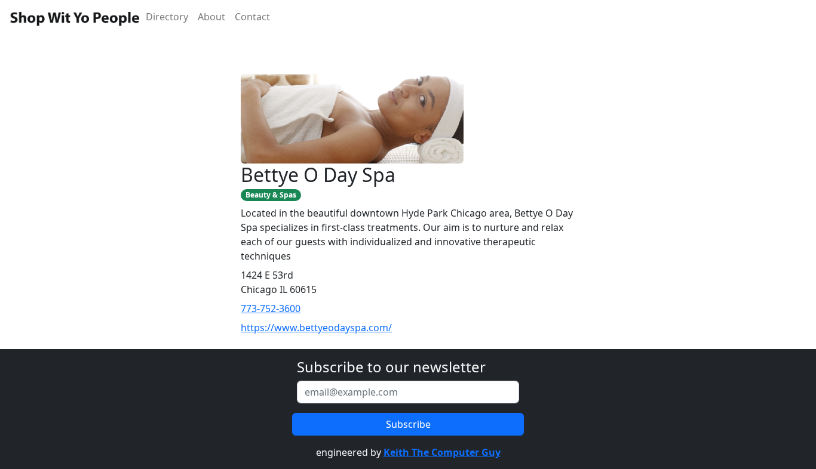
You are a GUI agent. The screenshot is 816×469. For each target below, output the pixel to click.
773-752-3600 (270, 308)
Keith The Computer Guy (442, 452)
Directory (167, 16)
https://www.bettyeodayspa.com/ (316, 327)
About (211, 16)
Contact (252, 16)
